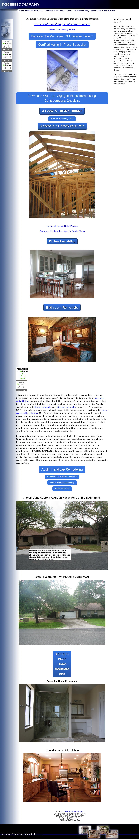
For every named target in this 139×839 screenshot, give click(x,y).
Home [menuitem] (21, 11)
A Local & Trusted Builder (62, 111)
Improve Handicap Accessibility (62, 483)
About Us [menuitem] (29, 11)
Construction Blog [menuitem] (81, 11)
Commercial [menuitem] (50, 11)
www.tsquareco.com (73, 811)
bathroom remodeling (66, 406)
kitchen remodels (42, 406)
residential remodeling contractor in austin (62, 24)
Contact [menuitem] (69, 11)
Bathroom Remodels (62, 307)
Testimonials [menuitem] (95, 11)
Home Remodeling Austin (62, 29)
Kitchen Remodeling (62, 241)
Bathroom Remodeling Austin (62, 119)
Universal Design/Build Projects (62, 226)
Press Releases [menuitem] (108, 11)
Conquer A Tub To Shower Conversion (62, 477)
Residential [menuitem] (39, 11)
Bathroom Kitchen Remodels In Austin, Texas (62, 231)
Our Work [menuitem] (60, 11)
